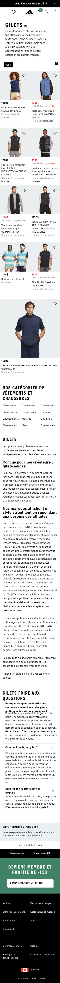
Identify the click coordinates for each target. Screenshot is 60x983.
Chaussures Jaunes (48, 425)
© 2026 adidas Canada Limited (30, 979)
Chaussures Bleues (10, 419)
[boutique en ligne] (29, 13)
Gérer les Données (12, 946)
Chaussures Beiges (10, 406)
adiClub (7, 903)
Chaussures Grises (29, 412)
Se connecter (17, 853)
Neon (25, 425)
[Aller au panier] (55, 12)
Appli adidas (9, 920)
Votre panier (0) (42, 853)
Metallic (26, 419)
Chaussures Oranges (48, 406)
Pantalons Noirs (46, 412)
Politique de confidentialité (10, 956)
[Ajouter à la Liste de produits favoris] (24, 76)
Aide (32, 920)
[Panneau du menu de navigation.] (5, 12)
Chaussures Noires (10, 412)
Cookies (34, 946)
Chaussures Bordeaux (10, 425)
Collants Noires (45, 419)
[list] (24, 65)
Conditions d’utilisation (42, 954)
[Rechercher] (47, 12)
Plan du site (9, 929)
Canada (35, 970)
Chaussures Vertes (29, 406)
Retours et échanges (40, 903)
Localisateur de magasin (43, 912)
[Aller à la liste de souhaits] (13, 12)
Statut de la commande (14, 912)
